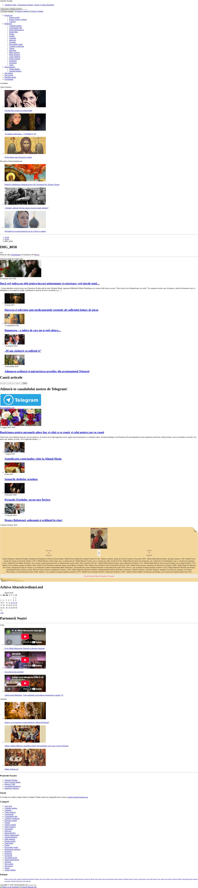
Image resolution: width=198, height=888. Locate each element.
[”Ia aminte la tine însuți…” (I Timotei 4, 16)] (25, 130)
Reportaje (12, 50)
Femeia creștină (10, 825)
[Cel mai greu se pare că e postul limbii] (25, 107)
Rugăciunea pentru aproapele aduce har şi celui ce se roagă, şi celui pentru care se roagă (52, 432)
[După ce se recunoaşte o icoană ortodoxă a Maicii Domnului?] (25, 719)
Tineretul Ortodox (11, 780)
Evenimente (9, 79)
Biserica (7, 879)
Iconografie (9, 829)
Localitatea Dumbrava (13, 786)
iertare (96, 879)
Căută (24, 383)
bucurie (14, 879)
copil (44, 879)
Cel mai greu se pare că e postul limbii (18, 111)
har (89, 879)
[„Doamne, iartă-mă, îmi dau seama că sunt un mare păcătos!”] (25, 204)
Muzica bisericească (12, 835)
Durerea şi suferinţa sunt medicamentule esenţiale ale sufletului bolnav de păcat (51, 309)
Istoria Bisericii (10, 833)
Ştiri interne (9, 73)
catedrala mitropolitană (28, 879)
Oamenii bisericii (15, 71)
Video (11, 65)
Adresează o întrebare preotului (11, 9)
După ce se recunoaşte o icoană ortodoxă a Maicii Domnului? (27, 722)
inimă (100, 879)
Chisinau (37, 879)
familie (76, 879)
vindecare (28, 881)
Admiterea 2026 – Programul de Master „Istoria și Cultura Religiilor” (29, 5)
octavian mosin (142, 879)
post (159, 879)
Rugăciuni (13, 61)
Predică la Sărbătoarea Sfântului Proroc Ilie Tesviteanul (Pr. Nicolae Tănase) (32, 185)
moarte (136, 879)
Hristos (92, 879)
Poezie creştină (14, 59)
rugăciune (174, 879)
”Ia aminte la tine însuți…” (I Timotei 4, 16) (20, 134)
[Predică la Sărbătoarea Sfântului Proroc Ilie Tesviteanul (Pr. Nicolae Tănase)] (25, 181)
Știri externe (9, 75)
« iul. (2, 613)
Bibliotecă (8, 24)
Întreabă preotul (10, 77)
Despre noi (8, 15)
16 (16, 603)
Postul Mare (13, 32)
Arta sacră (8, 806)
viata (24, 881)
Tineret (11, 48)
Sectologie (13, 63)
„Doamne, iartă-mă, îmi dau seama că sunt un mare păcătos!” (27, 208)
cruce (52, 879)
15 (14, 603)
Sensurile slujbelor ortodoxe (21, 479)
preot (166, 879)
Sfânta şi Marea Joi (11, 769)
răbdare (180, 879)
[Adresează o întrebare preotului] (24, 9)
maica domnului (110, 879)
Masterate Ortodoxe (12, 788)
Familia (12, 36)
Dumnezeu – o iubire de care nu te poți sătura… (33, 330)
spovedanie (8, 881)
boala (10, 879)
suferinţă (13, 881)
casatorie (19, 879)
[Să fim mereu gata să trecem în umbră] (25, 153)
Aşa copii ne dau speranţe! (14, 672)
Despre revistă (14, 17)
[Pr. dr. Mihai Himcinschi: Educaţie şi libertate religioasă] (25, 645)
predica (162, 879)
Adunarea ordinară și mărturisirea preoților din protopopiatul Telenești (47, 371)
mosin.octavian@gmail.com (78, 797)
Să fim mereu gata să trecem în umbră (18, 157)
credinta (48, 879)
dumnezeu (67, 879)
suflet (17, 881)
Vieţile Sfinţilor (10, 870)
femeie (86, 879)
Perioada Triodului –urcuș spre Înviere (28, 499)
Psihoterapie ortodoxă (12, 849)
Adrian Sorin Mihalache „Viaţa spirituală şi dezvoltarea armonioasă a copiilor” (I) (34, 695)
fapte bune (81, 879)
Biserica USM (10, 784)
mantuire (120, 879)
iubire (103, 879)
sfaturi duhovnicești (187, 879)
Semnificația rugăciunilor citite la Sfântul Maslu (33, 458)
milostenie (126, 879)
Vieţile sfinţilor (14, 69)
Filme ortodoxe (14, 55)
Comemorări (9, 814)
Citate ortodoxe (14, 57)
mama (116, 879)
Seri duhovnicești (11, 858)
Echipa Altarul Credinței (18, 20)
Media (7, 239)
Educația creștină (11, 821)
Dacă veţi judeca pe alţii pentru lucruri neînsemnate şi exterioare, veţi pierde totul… (50, 283)
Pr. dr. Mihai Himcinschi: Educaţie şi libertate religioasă (25, 648)
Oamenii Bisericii (11, 837)
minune (131, 879)
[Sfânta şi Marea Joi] (25, 765)
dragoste (56, 879)
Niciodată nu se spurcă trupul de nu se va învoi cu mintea (25, 231)
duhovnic (61, 879)
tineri (20, 881)
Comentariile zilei (15, 28)
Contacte (12, 22)
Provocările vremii (15, 44)
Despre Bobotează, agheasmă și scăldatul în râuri (33, 520)
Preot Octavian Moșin (12, 782)
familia (72, 879)
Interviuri (12, 40)
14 (11, 603)
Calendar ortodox (15, 26)
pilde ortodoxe (153, 879)
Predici (11, 34)
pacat (147, 879)
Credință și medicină (16, 46)
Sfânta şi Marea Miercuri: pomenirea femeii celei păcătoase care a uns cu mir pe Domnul (36, 746)
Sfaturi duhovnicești (16, 30)
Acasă (7, 237)
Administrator (16, 255)
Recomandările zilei (7, 408)
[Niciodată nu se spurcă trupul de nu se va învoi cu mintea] (25, 227)
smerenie (195, 879)
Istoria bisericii (10, 67)
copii (41, 879)
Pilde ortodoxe (14, 53)
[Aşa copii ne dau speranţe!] (25, 668)
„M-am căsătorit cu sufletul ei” (23, 350)
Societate (12, 42)
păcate (169, 879)
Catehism (12, 38)
